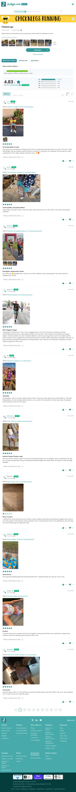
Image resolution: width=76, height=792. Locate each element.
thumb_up (63, 161)
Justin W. (10, 289)
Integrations (5, 738)
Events (62, 731)
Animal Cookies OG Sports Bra (17, 596)
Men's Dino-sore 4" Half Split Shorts (19, 482)
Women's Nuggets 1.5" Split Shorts (19, 361)
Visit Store (37, 50)
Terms (12, 789)
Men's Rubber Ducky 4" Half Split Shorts (20, 539)
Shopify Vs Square (51, 746)
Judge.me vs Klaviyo (5, 766)
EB (8, 355)
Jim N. (9, 167)
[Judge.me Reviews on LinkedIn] (36, 720)
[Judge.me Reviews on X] (32, 720)
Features (4, 733)
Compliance (32, 789)
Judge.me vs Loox (6, 756)
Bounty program (36, 758)
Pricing (33, 728)
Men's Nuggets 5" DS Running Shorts (19, 295)
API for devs (63, 738)
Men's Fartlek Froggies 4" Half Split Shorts (21, 172)
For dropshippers (21, 728)
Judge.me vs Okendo (5, 762)
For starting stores (21, 731)
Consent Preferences (59, 789)
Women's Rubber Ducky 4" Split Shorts (20, 107)
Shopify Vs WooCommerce (50, 738)
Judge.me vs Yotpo (7, 759)
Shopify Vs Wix (50, 748)
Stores (47, 756)
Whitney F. (10, 416)
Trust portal (34, 738)
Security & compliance (34, 734)
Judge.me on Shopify (49, 729)
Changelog (63, 741)
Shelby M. (10, 591)
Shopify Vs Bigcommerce (49, 733)
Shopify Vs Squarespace (49, 742)
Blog (61, 728)
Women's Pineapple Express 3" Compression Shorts (24, 231)
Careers (18, 761)
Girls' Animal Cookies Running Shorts (19, 421)
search (61, 11)
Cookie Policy (49, 789)
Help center (63, 736)
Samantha (10, 649)
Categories (48, 759)
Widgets (4, 736)
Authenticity (24, 789)
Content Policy (40, 789)
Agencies (63, 733)
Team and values (21, 756)
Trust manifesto (35, 740)
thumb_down (70, 161)
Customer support (36, 731)
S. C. (8, 101)
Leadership (19, 759)
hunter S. (10, 534)
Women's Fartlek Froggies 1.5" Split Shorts (21, 655)
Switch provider (6, 770)
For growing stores (22, 733)
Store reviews (5, 731)
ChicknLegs (7, 26)
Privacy (18, 789)
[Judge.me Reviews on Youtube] (41, 720)
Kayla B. (9, 226)
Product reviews (6, 728)
